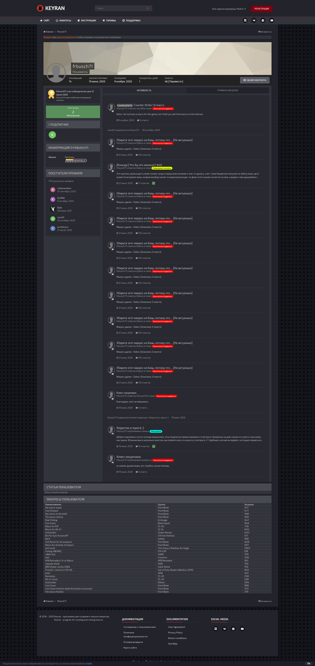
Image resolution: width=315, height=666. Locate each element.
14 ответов (143, 446)
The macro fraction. (54, 591)
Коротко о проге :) (159, 417)
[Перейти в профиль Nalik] (52, 209)
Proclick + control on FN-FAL (59, 570)
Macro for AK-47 (53, 529)
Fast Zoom (50, 523)
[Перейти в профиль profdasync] (52, 228)
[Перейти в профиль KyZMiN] (52, 199)
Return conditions (177, 638)
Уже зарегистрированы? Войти (228, 9)
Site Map (172, 643)
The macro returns (54, 517)
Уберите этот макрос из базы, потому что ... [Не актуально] (154, 140)
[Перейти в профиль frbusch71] (111, 107)
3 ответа (143, 120)
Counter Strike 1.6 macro (149, 105)
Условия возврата (133, 642)
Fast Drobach (51, 510)
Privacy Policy (175, 632)
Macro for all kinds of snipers (59, 545)
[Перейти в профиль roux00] (52, 134)
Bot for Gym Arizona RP (56, 535)
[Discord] (245, 20)
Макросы (65, 20)
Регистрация (262, 8)
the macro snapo (53, 507)
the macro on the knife (56, 513)
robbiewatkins (64, 188)
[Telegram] (262, 20)
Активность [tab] (144, 90)
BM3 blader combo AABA (57, 566)
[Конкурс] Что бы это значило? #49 (139, 164)
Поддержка (133, 20)
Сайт (46, 20)
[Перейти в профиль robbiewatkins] (52, 189)
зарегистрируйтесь (66, 37)
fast (47, 557)
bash (47, 573)
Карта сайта (130, 647)
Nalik (59, 207)
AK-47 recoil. (51, 579)
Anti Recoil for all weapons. (58, 542)
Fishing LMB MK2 (53, 551)
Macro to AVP (52, 526)
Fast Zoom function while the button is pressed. (68, 588)
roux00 (60, 217)
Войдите (47, 37)
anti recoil (50, 548)
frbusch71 (134, 130)
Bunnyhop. (50, 576)
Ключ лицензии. (126, 392)
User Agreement (176, 626)
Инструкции (88, 20)
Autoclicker (50, 532)
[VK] (254, 20)
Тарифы (110, 20)
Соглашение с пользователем (140, 626)
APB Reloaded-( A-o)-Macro (59, 560)
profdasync (62, 227)
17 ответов (143, 183)
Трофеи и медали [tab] (227, 90)
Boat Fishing (51, 520)
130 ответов (144, 155)
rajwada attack (52, 563)
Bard (47, 538)
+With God (50, 554)
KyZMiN (61, 198)
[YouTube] (271, 20)
